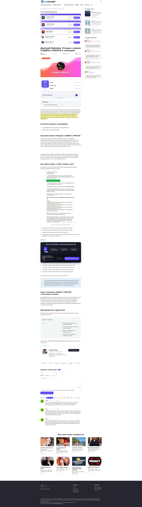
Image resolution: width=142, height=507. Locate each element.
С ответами (70, 397)
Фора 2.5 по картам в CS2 (97, 21)
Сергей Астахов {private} (46, 447)
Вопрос (47, 375)
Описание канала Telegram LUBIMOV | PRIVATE (54, 106)
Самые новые (50, 397)
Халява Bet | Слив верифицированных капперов (77, 469)
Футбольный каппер (49, 36)
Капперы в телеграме (54, 8)
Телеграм (77, 17)
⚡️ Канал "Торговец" (50, 24)
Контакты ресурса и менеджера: (50, 104)
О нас (74, 487)
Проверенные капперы (46, 4)
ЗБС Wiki (77, 4)
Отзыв (43, 375)
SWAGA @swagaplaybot (91, 72)
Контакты (87, 4)
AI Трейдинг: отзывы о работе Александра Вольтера (93, 42)
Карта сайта (75, 488)
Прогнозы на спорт (49, 41)
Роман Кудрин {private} (62, 467)
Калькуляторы (91, 5)
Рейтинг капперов (57, 4)
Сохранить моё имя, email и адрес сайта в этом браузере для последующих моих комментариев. (58, 390)
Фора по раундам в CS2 (96, 12)
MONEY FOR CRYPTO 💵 (94, 467)
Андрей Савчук (44, 54)
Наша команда (75, 491)
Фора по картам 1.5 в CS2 (97, 30)
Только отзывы (77, 397)
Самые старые (63, 397)
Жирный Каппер (49, 31)
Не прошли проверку (68, 4)
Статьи (82, 4)
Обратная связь (76, 490)
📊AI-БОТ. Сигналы (50, 16)
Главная (41, 8)
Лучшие (56, 397)
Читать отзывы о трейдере (72, 258)
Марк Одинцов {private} (93, 447)
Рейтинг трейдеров (98, 488)
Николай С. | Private (77, 447)
